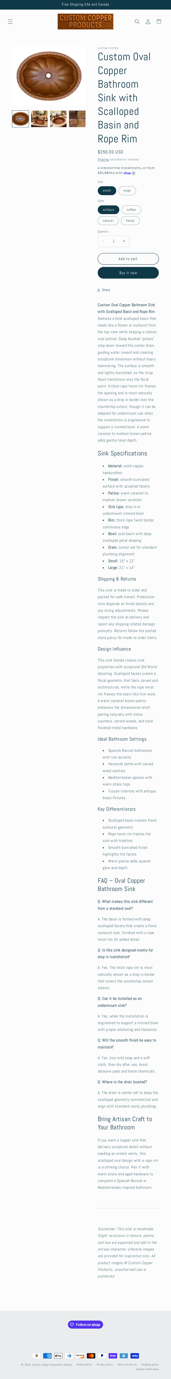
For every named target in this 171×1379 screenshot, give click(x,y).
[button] (10, 21)
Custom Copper (40, 1365)
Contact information (147, 1369)
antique (108, 209)
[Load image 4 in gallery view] (77, 119)
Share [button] (106, 290)
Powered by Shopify (61, 1365)
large (127, 190)
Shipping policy (150, 1364)
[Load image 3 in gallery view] (58, 119)
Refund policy (84, 1364)
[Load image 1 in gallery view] (20, 119)
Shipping (103, 159)
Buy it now (128, 273)
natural (108, 220)
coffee (131, 209)
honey (130, 220)
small (107, 190)
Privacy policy (105, 1364)
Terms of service (127, 1364)
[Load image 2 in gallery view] (39, 119)
